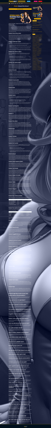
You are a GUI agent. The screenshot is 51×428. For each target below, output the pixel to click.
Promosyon (34, 53)
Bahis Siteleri (40, 37)
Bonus (37, 39)
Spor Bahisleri (34, 61)
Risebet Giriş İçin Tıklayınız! (22, 1)
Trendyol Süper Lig (35, 64)
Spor (19, 3)
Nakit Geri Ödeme (35, 50)
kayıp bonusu (39, 48)
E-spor (39, 45)
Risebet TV (40, 58)
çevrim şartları (38, 69)
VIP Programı (38, 66)
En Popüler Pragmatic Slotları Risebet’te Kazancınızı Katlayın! (36, 22)
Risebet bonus (34, 56)
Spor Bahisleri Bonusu (39, 61)
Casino (22, 3)
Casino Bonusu (37, 42)
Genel (15, 3)
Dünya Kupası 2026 (35, 45)
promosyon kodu (38, 53)
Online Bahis (39, 50)
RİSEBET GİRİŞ (12, 3)
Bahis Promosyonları (35, 37)
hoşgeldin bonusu (35, 48)
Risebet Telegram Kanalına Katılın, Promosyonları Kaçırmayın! (35, 29)
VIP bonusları (34, 66)
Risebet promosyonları (35, 58)
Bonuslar (40, 39)
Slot (17, 3)
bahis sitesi (34, 39)
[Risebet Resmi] (9, 3)
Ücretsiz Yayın (34, 69)
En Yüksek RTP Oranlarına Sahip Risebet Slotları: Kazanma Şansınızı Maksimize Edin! (37, 25)
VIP (38, 64)
